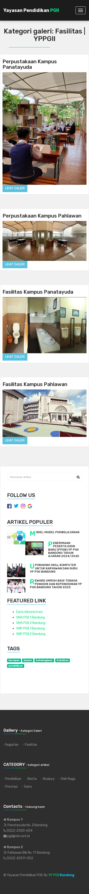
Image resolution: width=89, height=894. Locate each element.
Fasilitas (30, 745)
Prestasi (11, 787)
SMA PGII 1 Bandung (30, 617)
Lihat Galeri (15, 188)
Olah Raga (67, 779)
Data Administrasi (29, 612)
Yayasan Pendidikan (31, 10)
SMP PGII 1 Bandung (30, 628)
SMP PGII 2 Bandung (30, 634)
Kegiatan (11, 745)
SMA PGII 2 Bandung (30, 623)
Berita (32, 779)
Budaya (48, 779)
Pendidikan (13, 779)
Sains (27, 787)
